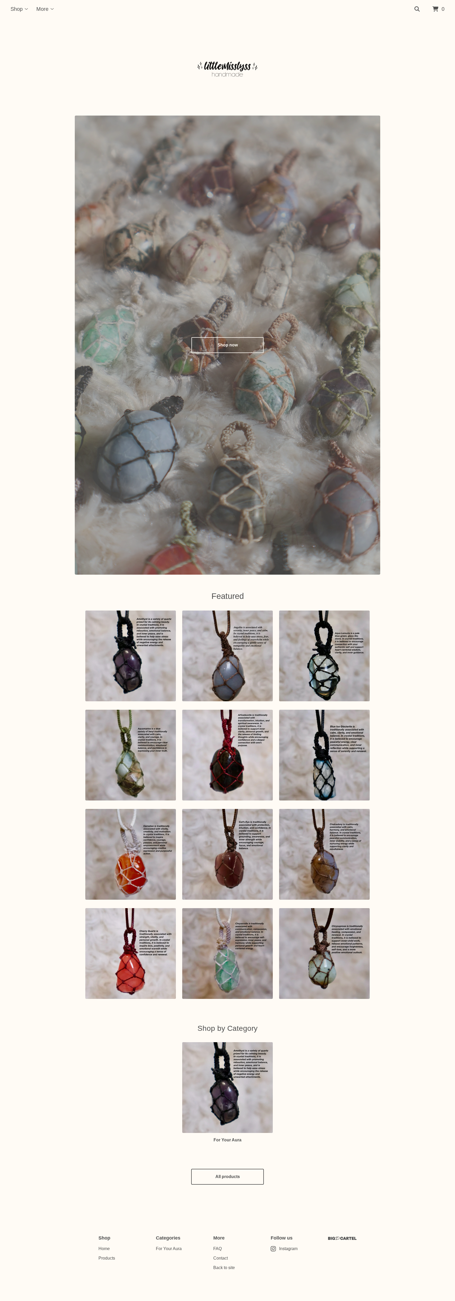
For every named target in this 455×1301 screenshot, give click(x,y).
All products (227, 1176)
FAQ (217, 1248)
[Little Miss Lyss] (227, 67)
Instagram (288, 1248)
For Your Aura (169, 1248)
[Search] (417, 9)
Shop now (227, 345)
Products (106, 1258)
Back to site (224, 1267)
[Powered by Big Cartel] (342, 1238)
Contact (220, 1258)
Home (104, 1248)
